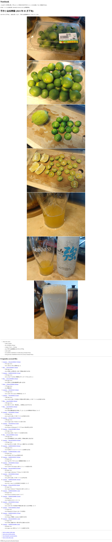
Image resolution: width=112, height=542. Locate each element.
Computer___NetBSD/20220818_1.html (11, 490)
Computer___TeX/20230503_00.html (11, 502)
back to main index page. (8, 537)
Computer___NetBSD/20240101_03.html (11, 513)
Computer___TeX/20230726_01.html (11, 423)
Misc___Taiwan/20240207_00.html (10, 367)
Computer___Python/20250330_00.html (11, 485)
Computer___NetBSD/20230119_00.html (11, 446)
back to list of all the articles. (9, 534)
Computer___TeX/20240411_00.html (11, 412)
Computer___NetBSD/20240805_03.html (11, 496)
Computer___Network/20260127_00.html (12, 362)
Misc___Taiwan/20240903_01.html (10, 434)
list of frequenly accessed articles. (10, 535)
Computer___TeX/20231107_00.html (11, 390)
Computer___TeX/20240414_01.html (11, 395)
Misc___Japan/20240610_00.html (10, 401)
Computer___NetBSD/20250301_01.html (11, 373)
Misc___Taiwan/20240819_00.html (10, 378)
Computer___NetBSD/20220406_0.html (11, 524)
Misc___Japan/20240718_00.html (10, 406)
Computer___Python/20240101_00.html (11, 507)
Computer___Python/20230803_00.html (11, 429)
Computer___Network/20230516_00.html (12, 440)
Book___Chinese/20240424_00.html (10, 384)
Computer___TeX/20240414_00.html (11, 462)
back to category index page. (9, 532)
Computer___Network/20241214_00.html (12, 418)
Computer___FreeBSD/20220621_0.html (11, 451)
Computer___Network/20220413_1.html (11, 518)
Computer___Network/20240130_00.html (12, 468)
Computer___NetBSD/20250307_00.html (11, 479)
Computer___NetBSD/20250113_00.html (11, 457)
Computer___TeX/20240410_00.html (11, 474)
